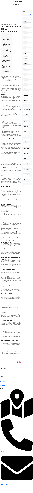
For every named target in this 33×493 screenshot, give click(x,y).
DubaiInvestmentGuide (26, 119)
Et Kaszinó (3, 53)
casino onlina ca (26, 58)
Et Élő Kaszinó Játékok (4, 42)
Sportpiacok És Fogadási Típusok (6, 50)
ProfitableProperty (26, 153)
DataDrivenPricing (25, 111)
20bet (7, 115)
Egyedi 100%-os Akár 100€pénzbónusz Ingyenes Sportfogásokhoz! (5, 41)
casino (25, 53)
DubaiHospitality (25, 116)
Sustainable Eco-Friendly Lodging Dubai (27, 167)
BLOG (13, 4)
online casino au (25, 85)
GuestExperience (25, 138)
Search (24, 11)
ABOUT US (16, 1)
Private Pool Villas (25, 151)
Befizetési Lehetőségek (5, 38)
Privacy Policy (1, 382)
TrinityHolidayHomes (26, 174)
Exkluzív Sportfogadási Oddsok (6, 60)
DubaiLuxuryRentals (26, 124)
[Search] (31, 14)
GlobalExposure (25, 136)
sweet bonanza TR (26, 95)
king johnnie (25, 73)
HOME (13, 1)
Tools (24, 169)
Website (24, 179)
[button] (30, 2)
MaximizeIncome (25, 146)
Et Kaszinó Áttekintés (4, 43)
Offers (29, 146)
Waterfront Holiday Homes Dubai (27, 177)
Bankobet (25, 43)
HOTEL (24, 68)
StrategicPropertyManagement (27, 165)
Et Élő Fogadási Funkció (5, 49)
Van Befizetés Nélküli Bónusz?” (5, 39)
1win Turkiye (25, 31)
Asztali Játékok (4, 61)
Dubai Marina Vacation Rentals (27, 126)
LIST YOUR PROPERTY (22, 1)
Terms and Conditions (2, 381)
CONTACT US (17, 4)
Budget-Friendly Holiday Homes (27, 109)
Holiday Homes (25, 141)
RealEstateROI (25, 158)
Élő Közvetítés (4, 68)
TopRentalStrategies (28, 169)
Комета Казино (25, 100)
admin (4, 22)
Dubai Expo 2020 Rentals (26, 114)
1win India (25, 26)
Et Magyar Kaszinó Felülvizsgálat (6, 44)
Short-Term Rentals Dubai (26, 163)
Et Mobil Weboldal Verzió (5, 45)
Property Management (2, 385)
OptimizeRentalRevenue (26, 148)
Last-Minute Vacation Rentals (27, 143)
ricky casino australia (26, 90)
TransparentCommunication (27, 172)
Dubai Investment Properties (27, 121)
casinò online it (25, 63)
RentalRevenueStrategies (26, 160)
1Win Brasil (25, 21)
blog (24, 48)
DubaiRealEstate (25, 131)
